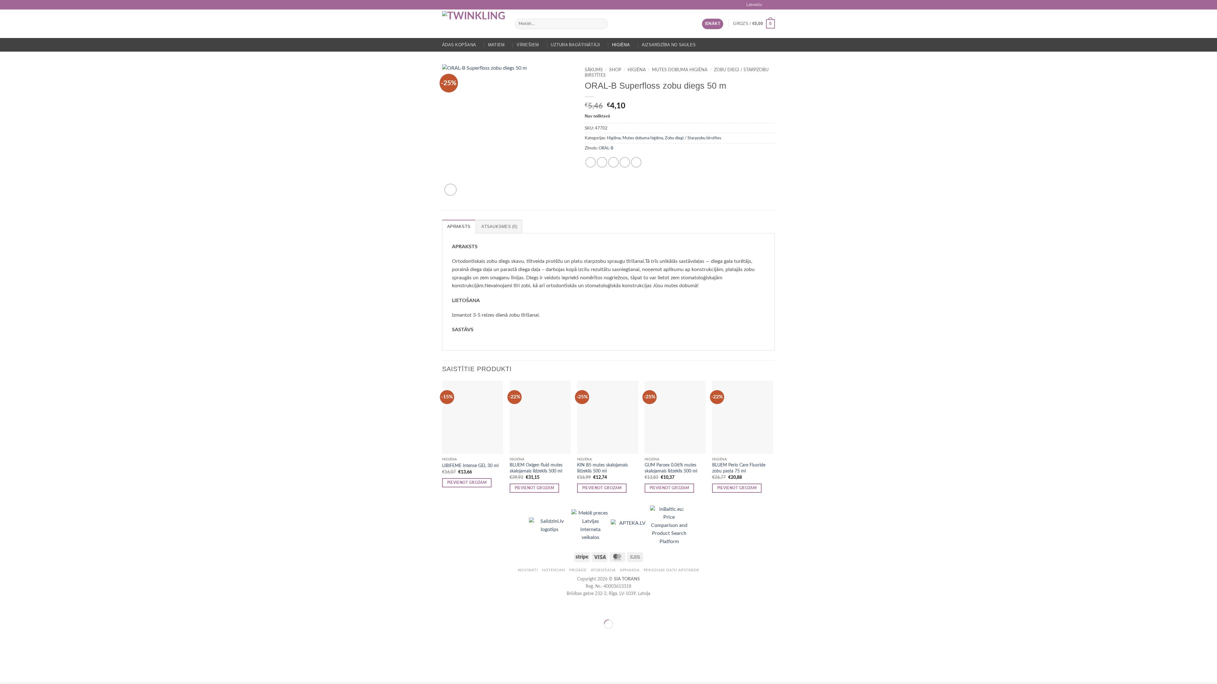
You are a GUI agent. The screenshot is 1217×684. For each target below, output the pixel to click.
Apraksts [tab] (458, 226)
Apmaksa (629, 570)
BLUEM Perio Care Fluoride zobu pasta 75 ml (738, 468)
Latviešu (754, 4)
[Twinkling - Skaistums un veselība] (473, 23)
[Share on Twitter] (602, 162)
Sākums (594, 70)
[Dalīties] (43, 608)
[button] (712, 24)
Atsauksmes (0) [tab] (499, 226)
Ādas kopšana (459, 44)
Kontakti (528, 570)
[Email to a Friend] (613, 162)
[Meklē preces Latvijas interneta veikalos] (591, 525)
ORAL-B (606, 148)
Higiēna (621, 44)
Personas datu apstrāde (671, 570)
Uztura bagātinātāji (575, 44)
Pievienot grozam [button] (467, 482)
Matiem (496, 44)
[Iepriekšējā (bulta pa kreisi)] (6, 635)
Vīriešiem (528, 44)
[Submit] (601, 24)
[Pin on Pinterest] (625, 162)
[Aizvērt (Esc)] (62, 608)
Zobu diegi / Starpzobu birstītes (693, 138)
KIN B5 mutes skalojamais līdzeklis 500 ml (602, 468)
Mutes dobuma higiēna (679, 70)
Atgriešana (603, 570)
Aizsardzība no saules (669, 44)
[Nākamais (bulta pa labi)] (25, 635)
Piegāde (577, 570)
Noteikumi (553, 570)
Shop (615, 70)
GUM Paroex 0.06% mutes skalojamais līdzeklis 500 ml (671, 468)
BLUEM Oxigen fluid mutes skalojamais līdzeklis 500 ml (536, 468)
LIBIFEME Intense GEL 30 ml (470, 465)
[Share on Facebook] (590, 162)
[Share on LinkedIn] (636, 162)
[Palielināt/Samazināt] (6, 608)
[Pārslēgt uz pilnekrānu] (25, 608)
